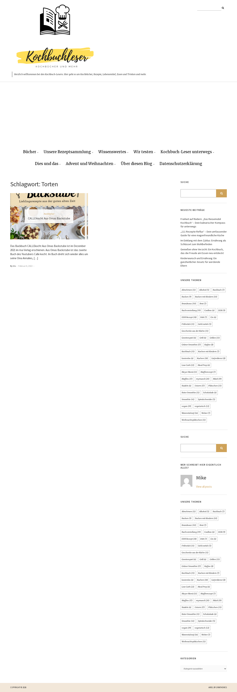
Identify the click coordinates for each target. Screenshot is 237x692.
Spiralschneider (206, 399)
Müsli (217, 379)
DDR (221, 310)
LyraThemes (221, 687)
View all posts (204, 486)
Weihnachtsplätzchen (194, 420)
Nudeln (186, 385)
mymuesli (202, 379)
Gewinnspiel (189, 337)
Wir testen (143, 151)
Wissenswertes (112, 151)
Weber (205, 413)
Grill (203, 337)
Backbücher (49, 214)
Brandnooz (189, 303)
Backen (186, 296)
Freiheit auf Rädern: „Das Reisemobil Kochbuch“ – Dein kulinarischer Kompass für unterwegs (203, 222)
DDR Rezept (189, 317)
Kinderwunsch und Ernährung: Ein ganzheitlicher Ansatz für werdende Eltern (200, 262)
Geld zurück (204, 324)
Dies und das (46, 163)
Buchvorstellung (191, 310)
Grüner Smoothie (191, 344)
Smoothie (188, 399)
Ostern (200, 385)
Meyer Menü (189, 372)
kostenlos (187, 358)
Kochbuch (188, 351)
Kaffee (208, 344)
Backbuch (219, 290)
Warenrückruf (190, 413)
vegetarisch (202, 406)
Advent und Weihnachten (89, 163)
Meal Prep (204, 365)
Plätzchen (215, 385)
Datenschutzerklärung (181, 163)
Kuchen (202, 358)
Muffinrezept (208, 372)
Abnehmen (189, 290)
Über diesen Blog (136, 163)
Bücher (29, 151)
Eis (213, 317)
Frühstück (188, 324)
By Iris (13, 266)
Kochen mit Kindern (208, 351)
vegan (186, 406)
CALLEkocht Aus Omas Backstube (49, 218)
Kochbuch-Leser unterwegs (186, 151)
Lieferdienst (218, 358)
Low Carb (188, 365)
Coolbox (209, 310)
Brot (203, 303)
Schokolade (210, 392)
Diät (203, 317)
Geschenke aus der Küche (195, 331)
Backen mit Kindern (206, 296)
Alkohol (204, 290)
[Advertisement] (118, 118)
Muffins (187, 379)
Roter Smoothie (191, 392)
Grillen (215, 337)
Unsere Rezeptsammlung (67, 151)
